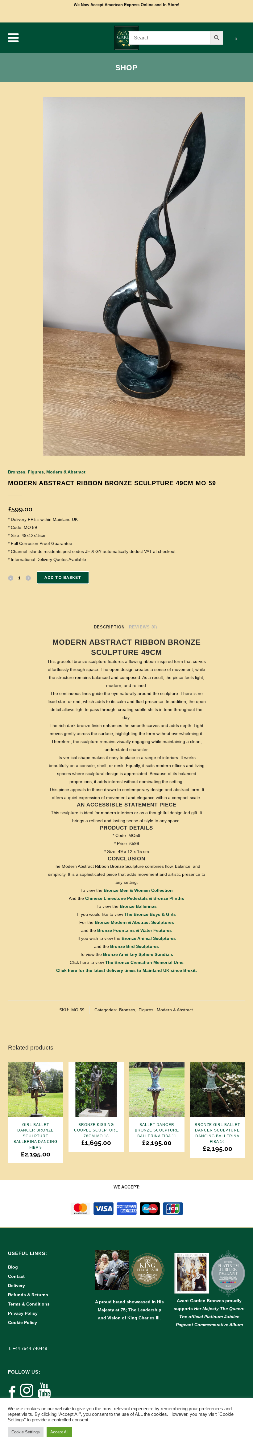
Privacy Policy (23, 1313)
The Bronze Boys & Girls (150, 914)
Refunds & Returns (28, 1294)
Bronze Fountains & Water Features (134, 930)
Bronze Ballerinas (138, 906)
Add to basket (62, 577)
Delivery (16, 1285)
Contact (16, 1276)
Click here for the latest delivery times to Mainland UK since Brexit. (126, 970)
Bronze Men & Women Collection (138, 890)
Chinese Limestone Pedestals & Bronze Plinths (134, 898)
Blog (13, 1267)
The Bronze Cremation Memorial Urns (144, 962)
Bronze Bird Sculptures (134, 946)
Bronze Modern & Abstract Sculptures (134, 922)
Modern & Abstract (65, 471)
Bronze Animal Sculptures (149, 938)
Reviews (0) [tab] (143, 627)
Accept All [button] (59, 1432)
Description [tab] (109, 627)
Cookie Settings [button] (25, 1432)
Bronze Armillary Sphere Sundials (138, 954)
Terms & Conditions (29, 1304)
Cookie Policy (22, 1322)
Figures (36, 471)
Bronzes (16, 471)
